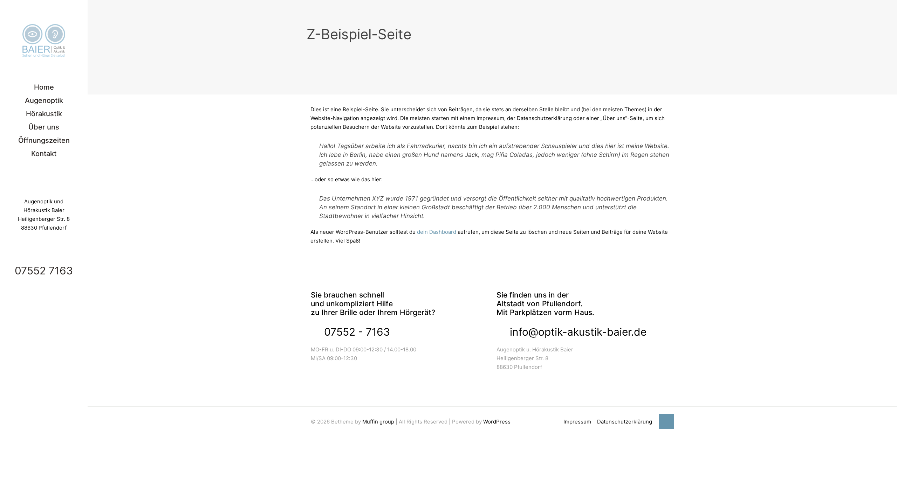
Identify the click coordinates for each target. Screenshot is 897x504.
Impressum (577, 421)
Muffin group (378, 421)
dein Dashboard (436, 232)
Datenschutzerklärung (624, 421)
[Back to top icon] (666, 421)
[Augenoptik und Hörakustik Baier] (44, 40)
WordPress (497, 421)
